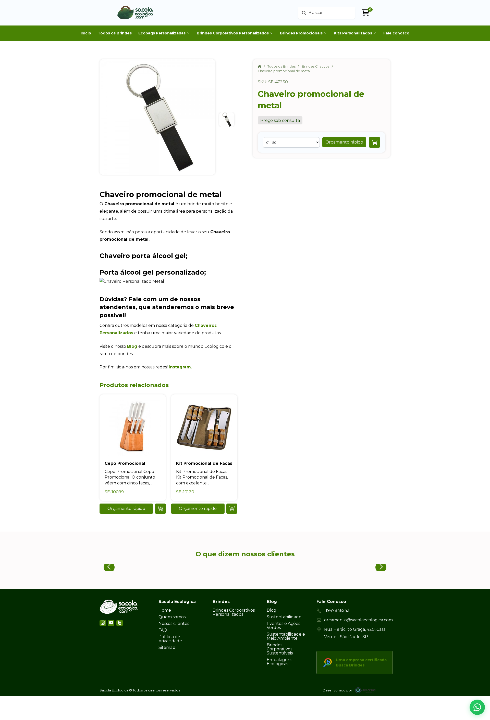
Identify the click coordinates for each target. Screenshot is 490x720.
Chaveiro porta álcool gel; (144, 256)
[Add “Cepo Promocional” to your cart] (160, 509)
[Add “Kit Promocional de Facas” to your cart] (231, 509)
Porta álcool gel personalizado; (153, 272)
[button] (344, 142)
